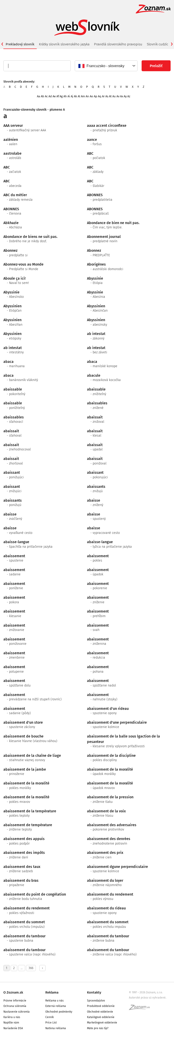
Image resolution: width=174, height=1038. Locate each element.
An (87, 96)
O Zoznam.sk (13, 992)
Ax (121, 96)
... (22, 968)
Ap (95, 96)
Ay (125, 96)
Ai (69, 96)
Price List (51, 1022)
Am (83, 96)
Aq (99, 96)
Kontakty (94, 992)
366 (31, 968)
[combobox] (106, 65)
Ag (61, 96)
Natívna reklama (55, 1028)
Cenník (49, 1017)
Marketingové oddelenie (102, 1022)
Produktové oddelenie (101, 1006)
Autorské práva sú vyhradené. (147, 997)
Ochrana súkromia (14, 1006)
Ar (103, 96)
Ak (75, 96)
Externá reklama (55, 1006)
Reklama (51, 992)
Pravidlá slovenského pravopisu (118, 44)
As (106, 96)
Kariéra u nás (11, 1017)
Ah (65, 96)
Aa (38, 96)
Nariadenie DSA (13, 1028)
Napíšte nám (11, 1022)
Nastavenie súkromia (16, 1011)
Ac (46, 96)
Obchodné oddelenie (100, 1011)
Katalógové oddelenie (100, 1017)
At (110, 96)
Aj (72, 96)
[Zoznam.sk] (141, 1008)
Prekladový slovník (20, 44)
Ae (54, 96)
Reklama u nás (54, 1000)
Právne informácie (14, 1000)
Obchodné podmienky (58, 1011)
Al (79, 96)
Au (114, 96)
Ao (91, 96)
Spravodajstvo (96, 1000)
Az (128, 96)
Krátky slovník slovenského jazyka (64, 44)
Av (117, 96)
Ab (42, 96)
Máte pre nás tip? (98, 1028)
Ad (50, 96)
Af (57, 96)
